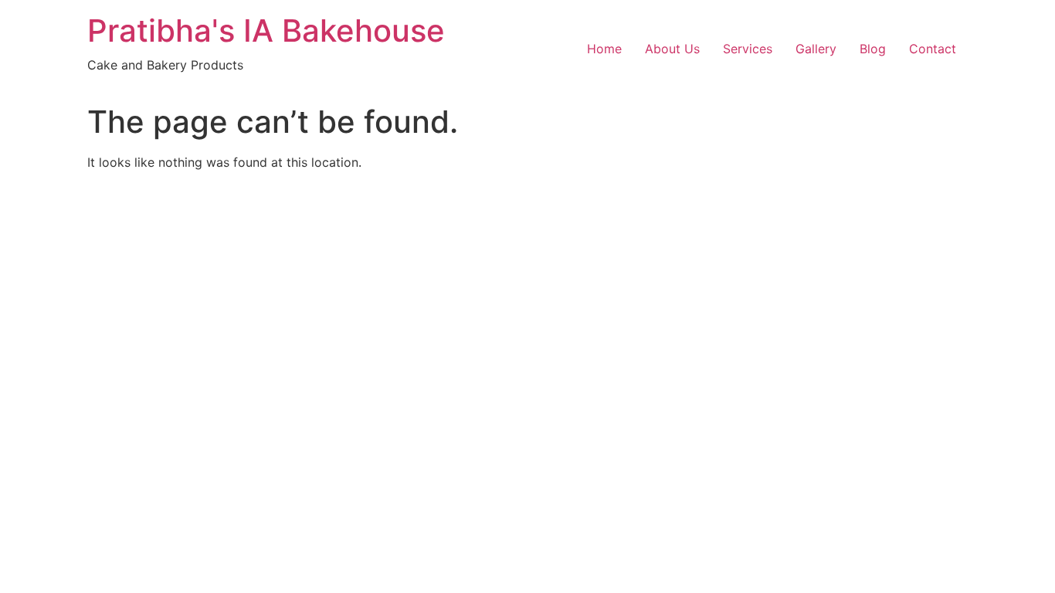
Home (604, 48)
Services (747, 48)
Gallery (815, 48)
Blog (873, 48)
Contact (932, 48)
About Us (672, 48)
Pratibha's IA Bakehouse (266, 30)
